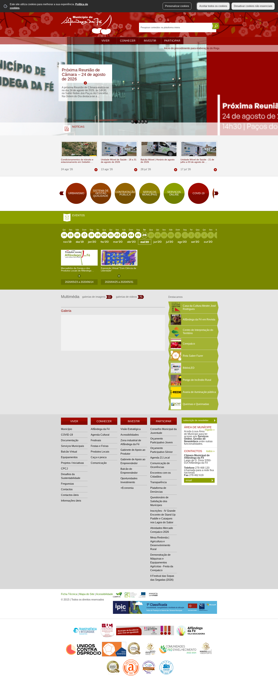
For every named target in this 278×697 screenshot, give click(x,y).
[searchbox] (177, 27)
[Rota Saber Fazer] (175, 356)
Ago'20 (182, 242)
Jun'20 (157, 242)
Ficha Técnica (69, 594)
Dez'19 (80, 242)
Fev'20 (105, 242)
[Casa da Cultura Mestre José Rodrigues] (175, 307)
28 (157, 235)
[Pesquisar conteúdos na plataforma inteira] (215, 26)
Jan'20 (92, 242)
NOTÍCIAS (78, 126)
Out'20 (208, 242)
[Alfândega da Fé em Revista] (175, 320)
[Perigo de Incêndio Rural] (175, 380)
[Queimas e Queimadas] (175, 404)
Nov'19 (67, 242)
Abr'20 (131, 242)
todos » (210, 451)
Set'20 (195, 242)
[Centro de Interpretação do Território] (175, 332)
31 (177, 235)
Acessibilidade (104, 594)
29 (164, 235)
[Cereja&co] (175, 344)
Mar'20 (118, 242)
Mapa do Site (86, 594)
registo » (210, 430)
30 (171, 235)
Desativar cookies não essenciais (253, 6)
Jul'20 (169, 242)
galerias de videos (126, 296)
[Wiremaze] (153, 594)
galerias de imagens (93, 296)
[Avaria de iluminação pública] (175, 392)
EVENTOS (78, 215)
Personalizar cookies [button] (177, 6)
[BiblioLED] (175, 368)
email (189, 480)
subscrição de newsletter (196, 420)
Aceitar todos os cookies (213, 6)
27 (151, 235)
